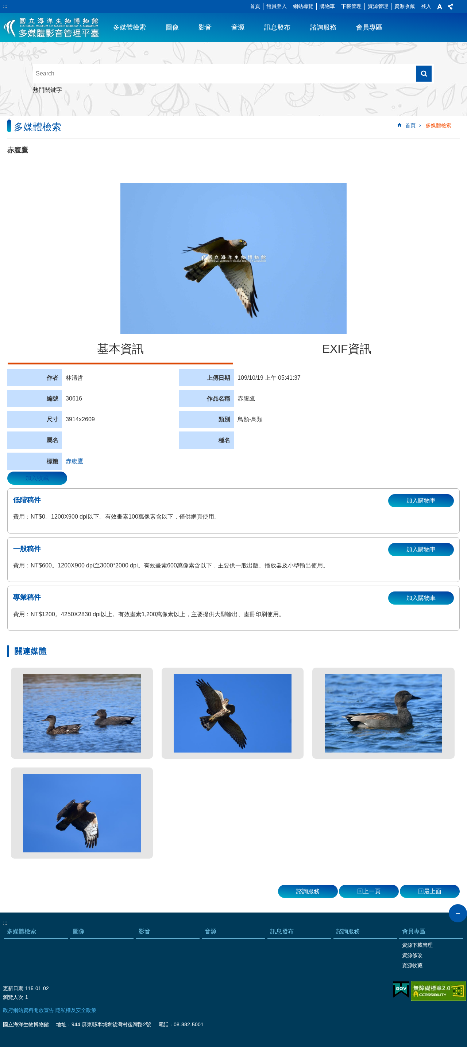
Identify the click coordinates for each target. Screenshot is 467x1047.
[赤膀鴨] (82, 713)
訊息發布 (277, 27)
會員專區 (369, 27)
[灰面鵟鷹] (233, 713)
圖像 (172, 27)
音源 (237, 27)
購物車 (327, 6)
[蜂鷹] (82, 813)
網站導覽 (303, 6)
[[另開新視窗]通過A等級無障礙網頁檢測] (438, 991)
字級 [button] (439, 6)
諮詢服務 (323, 27)
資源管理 (378, 6)
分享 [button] (450, 6)
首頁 (255, 6)
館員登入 (276, 6)
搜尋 (424, 74)
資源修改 (412, 955)
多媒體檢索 (129, 27)
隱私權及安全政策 (75, 1010)
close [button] (458, 913)
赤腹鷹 (74, 461)
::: (5, 6)
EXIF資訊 (346, 348)
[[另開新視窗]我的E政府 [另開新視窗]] (401, 989)
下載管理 (351, 6)
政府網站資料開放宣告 (28, 1010)
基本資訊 (120, 348)
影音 (205, 27)
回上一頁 (369, 891)
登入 (426, 6)
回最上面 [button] (429, 891)
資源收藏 (404, 6)
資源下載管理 (417, 945)
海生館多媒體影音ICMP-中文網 (51, 27)
